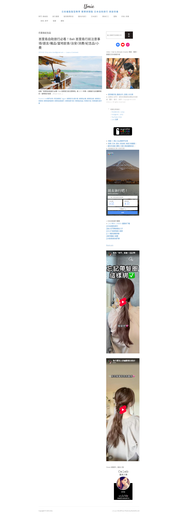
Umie (89, 6)
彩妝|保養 (125, 16)
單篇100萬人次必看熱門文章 (118, 141)
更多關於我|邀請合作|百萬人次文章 (120, 94)
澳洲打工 (105, 16)
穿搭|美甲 (44, 21)
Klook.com (109, 245)
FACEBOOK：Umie (118, 112)
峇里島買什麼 (69, 101)
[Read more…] (58, 94)
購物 (62, 21)
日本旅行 (94, 16)
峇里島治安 (90, 99)
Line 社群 (115, 119)
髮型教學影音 (69, 16)
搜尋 (129, 35)
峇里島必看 (82, 99)
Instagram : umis (117, 114)
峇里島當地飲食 (49, 101)
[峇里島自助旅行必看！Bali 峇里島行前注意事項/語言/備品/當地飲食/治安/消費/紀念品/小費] (70, 89)
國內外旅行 (82, 16)
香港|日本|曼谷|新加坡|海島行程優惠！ (122, 143)
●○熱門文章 (49, 99)
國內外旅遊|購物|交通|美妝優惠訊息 (121, 146)
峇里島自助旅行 (59, 101)
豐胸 (115, 16)
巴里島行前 (87, 101)
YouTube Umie (117, 117)
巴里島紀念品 (79, 101)
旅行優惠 (55, 16)
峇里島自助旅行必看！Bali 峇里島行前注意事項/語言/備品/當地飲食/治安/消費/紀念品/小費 (69, 43)
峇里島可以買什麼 (72, 99)
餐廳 (54, 21)
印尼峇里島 (57, 99)
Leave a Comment (72, 52)
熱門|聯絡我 (43, 16)
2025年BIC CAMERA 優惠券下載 (119, 223)
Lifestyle (114, 511)
